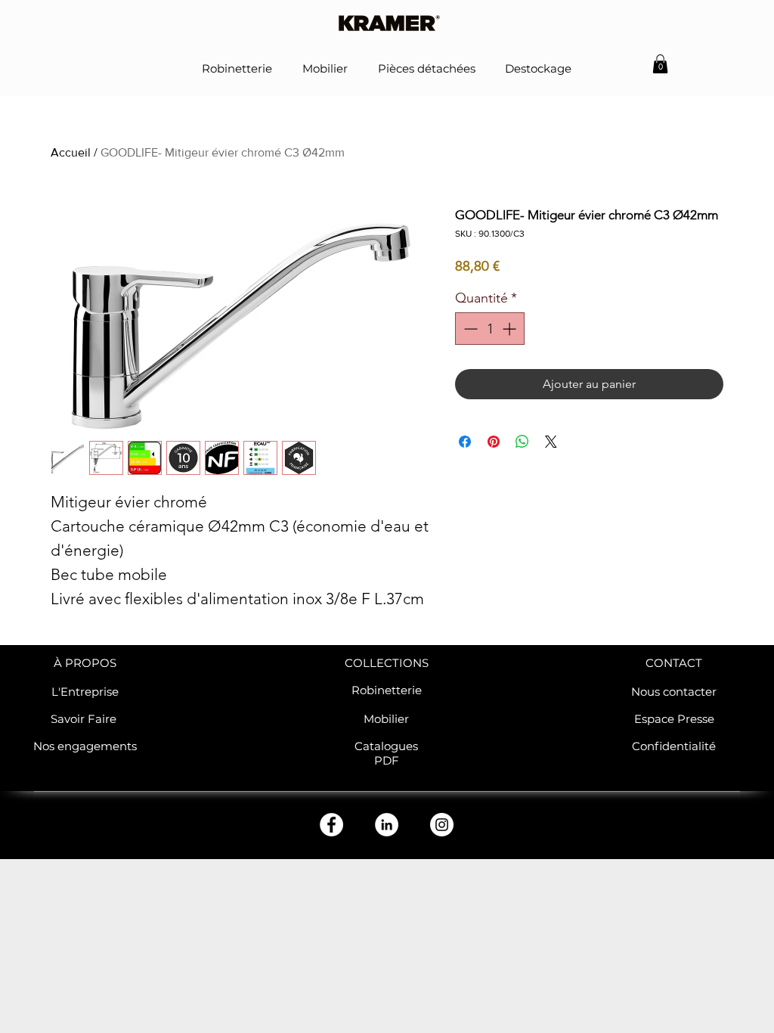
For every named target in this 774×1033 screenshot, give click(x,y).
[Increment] (510, 328)
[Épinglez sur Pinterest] (494, 442)
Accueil (71, 152)
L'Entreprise (85, 691)
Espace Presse (674, 719)
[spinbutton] (490, 328)
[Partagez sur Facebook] (465, 442)
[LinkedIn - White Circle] (386, 824)
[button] (660, 63)
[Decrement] (469, 328)
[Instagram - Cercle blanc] (442, 824)
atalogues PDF (390, 753)
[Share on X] (551, 442)
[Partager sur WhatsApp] (522, 442)
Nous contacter (674, 691)
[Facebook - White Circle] (331, 824)
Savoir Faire (85, 719)
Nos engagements (85, 746)
